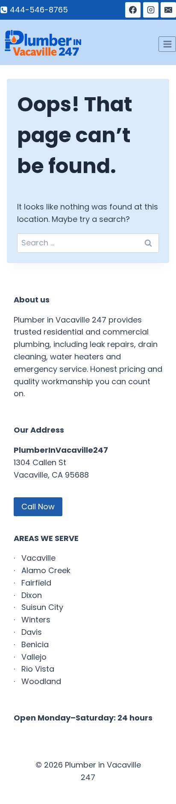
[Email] (168, 10)
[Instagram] (150, 10)
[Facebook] (133, 10)
